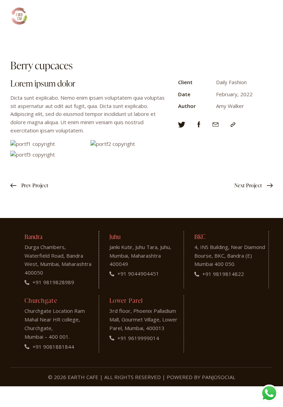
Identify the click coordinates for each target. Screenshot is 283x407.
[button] (233, 124)
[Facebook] (199, 124)
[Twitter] (181, 124)
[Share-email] (215, 124)
